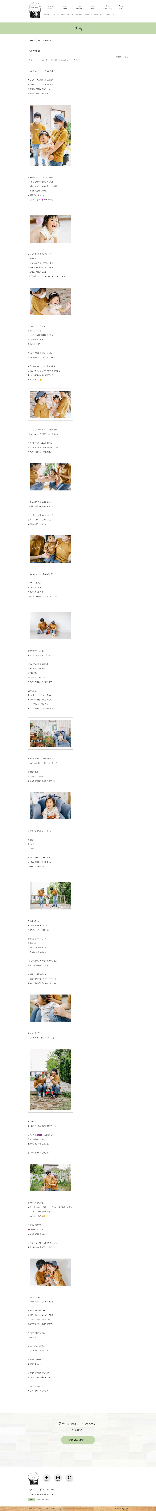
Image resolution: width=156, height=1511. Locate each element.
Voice (79, 7)
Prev (67, 1415)
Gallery (93, 7)
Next (88, 1415)
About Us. (51, 7)
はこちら (78, 1440)
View (78, 1415)
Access (121, 7)
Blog (107, 7)
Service (65, 7)
